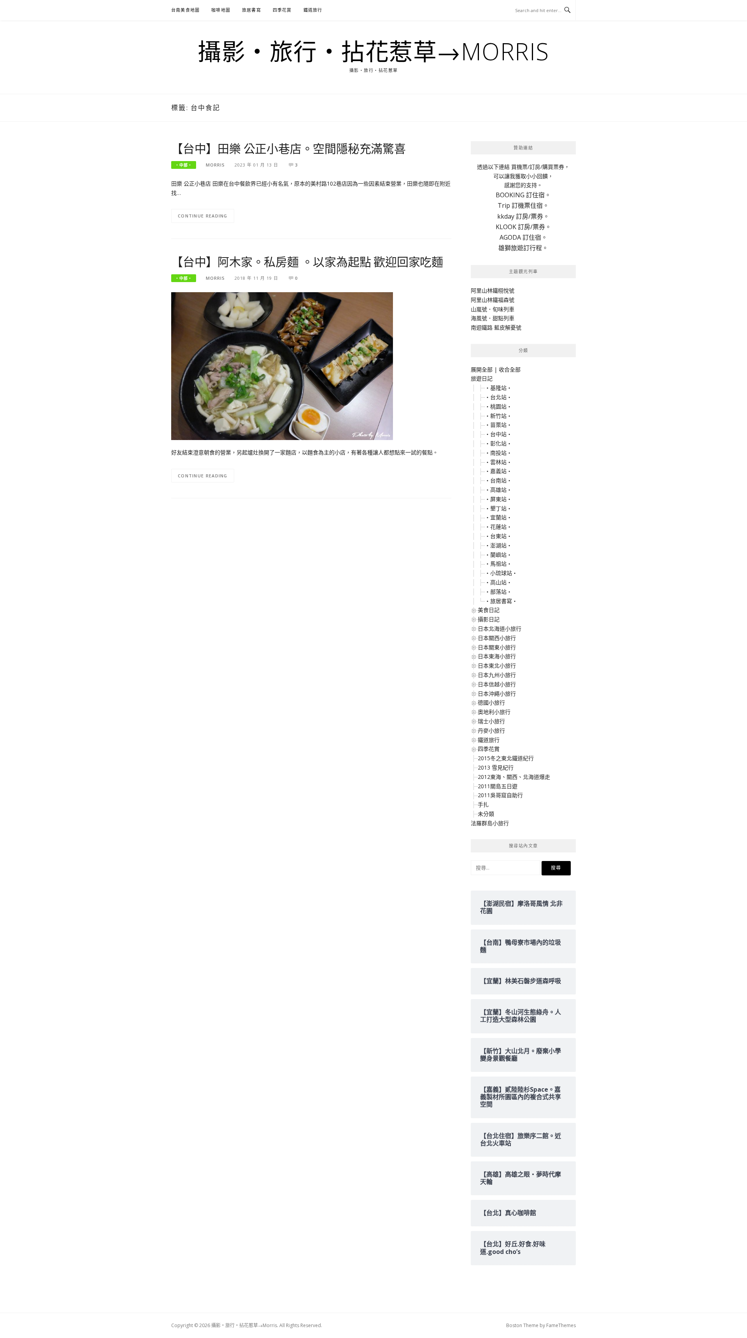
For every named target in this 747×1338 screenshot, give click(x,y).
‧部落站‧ (498, 591)
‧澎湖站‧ (498, 545)
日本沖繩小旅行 (497, 693)
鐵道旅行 (313, 10)
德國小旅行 (491, 702)
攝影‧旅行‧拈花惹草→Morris (373, 51)
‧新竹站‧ (498, 415)
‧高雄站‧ (498, 489)
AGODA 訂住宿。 (523, 237)
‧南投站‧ (498, 452)
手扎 (483, 804)
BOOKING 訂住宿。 (523, 195)
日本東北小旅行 (497, 665)
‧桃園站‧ (498, 406)
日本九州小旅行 (497, 675)
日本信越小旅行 (497, 684)
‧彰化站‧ (498, 443)
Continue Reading (203, 216)
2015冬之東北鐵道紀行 (506, 758)
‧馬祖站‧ (498, 563)
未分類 (486, 813)
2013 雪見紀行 (496, 767)
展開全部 (482, 369)
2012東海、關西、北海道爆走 (514, 776)
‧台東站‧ (498, 536)
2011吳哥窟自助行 (500, 795)
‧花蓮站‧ (498, 526)
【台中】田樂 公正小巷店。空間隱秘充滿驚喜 (288, 148)
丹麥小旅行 (491, 730)
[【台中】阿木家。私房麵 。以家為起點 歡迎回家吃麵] (282, 365)
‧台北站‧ (498, 397)
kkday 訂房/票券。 (523, 216)
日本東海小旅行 (497, 656)
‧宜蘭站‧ (498, 517)
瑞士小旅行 (491, 721)
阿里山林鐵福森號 (492, 299)
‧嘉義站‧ (498, 471)
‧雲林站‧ (498, 462)
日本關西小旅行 (497, 638)
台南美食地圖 (185, 10)
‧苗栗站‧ (498, 424)
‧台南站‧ (498, 480)
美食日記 (489, 610)
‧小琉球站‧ (501, 573)
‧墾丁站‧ (498, 508)
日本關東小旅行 (497, 647)
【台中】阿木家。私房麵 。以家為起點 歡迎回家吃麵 (307, 261)
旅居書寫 (251, 10)
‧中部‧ (183, 165)
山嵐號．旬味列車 (492, 309)
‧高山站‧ (498, 582)
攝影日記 (489, 619)
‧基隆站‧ (498, 387)
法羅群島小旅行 (490, 823)
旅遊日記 (482, 378)
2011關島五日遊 (497, 786)
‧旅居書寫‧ (501, 601)
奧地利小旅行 (494, 711)
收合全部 (510, 369)
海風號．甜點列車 (492, 318)
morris (215, 165)
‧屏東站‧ (498, 499)
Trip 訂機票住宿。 (523, 205)
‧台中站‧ (498, 434)
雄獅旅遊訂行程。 (523, 248)
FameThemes (561, 1325)
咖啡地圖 (220, 10)
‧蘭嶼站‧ (498, 554)
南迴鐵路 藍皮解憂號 (496, 327)
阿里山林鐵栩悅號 (492, 290)
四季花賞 (282, 10)
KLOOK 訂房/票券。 (523, 227)
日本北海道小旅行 (499, 628)
